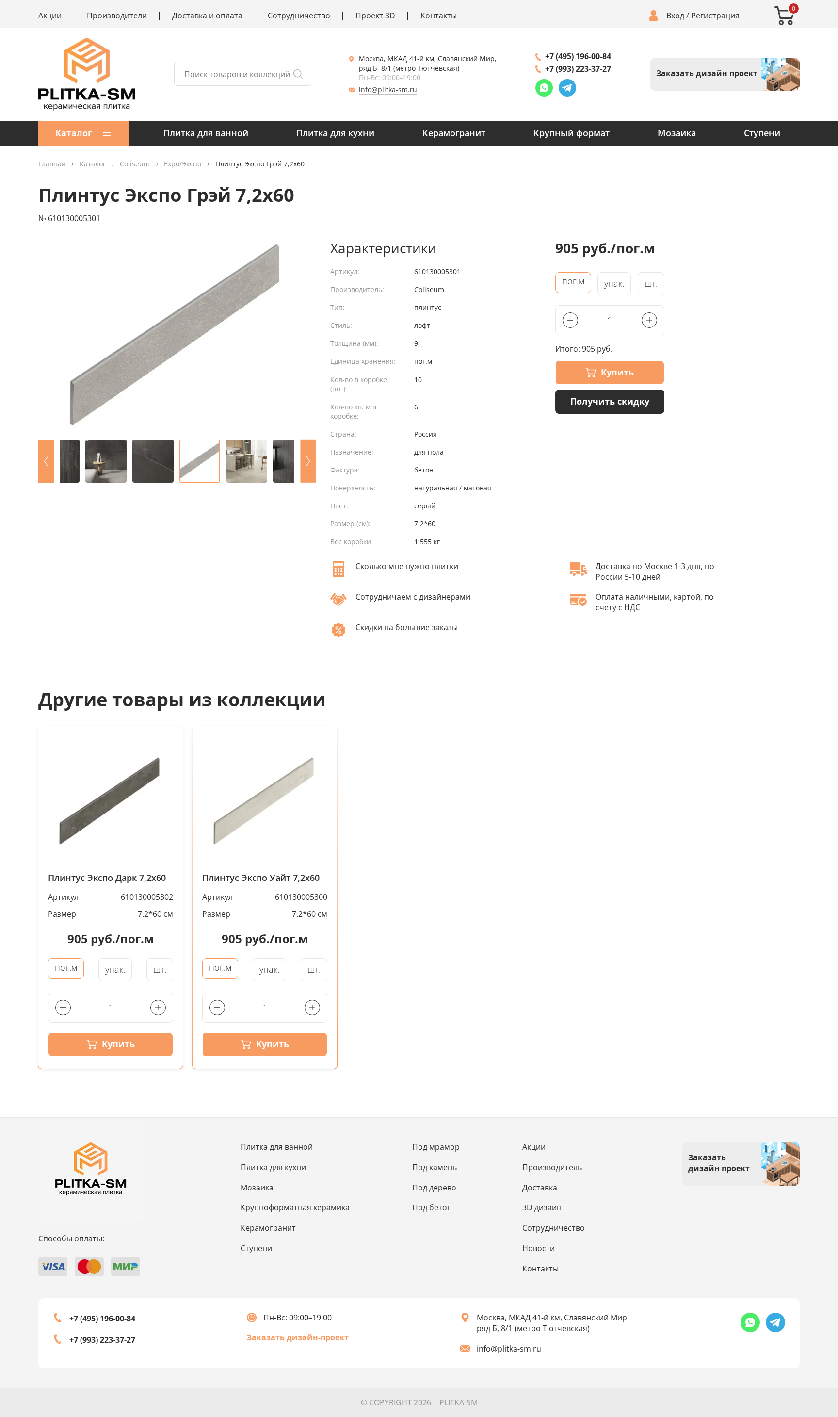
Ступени (762, 133)
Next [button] (308, 461)
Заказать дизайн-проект (298, 1337)
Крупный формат (571, 133)
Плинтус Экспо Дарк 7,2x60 (107, 877)
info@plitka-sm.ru (388, 89)
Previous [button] (46, 461)
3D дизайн (542, 1207)
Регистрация (715, 16)
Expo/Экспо (182, 164)
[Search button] (298, 74)
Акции (50, 16)
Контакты (438, 16)
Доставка (539, 1187)
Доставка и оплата (207, 16)
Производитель (552, 1167)
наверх (796, 1334)
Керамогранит (453, 133)
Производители (117, 16)
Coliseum (135, 164)
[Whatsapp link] (544, 88)
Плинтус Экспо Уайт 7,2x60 (261, 877)
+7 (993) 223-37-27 (578, 69)
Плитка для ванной (205, 133)
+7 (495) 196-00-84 (578, 56)
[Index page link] (86, 74)
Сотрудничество (299, 16)
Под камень (434, 1167)
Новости (538, 1248)
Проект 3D (375, 16)
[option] (177, 336)
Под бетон (432, 1207)
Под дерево (434, 1187)
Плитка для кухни (335, 133)
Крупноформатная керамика (295, 1207)
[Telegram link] (567, 88)
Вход (675, 16)
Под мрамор (436, 1146)
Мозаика (677, 133)
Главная (51, 164)
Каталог (93, 164)
